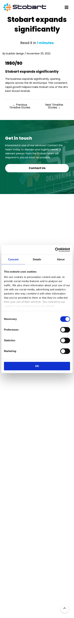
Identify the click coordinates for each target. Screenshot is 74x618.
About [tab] (61, 259)
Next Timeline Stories (54, 106)
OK (37, 366)
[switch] (65, 329)
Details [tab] (37, 259)
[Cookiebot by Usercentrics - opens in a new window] (55, 250)
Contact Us (37, 168)
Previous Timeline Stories (19, 106)
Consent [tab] (13, 259)
